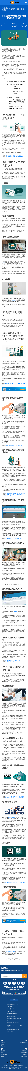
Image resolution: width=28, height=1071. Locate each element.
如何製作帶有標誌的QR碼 (13, 1022)
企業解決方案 (4, 1054)
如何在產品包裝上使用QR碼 (12, 661)
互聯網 (14, 86)
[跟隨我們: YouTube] (9, 983)
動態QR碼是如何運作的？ (13, 1004)
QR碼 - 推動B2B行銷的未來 (16, 109)
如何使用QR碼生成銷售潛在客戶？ (15, 156)
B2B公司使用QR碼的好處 (15, 106)
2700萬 (15, 611)
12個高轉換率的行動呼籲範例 (14, 445)
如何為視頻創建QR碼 (12, 1016)
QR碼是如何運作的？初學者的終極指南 (13, 384)
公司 (2, 1049)
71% (17, 208)
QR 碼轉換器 (10, 1031)
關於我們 (3, 1051)
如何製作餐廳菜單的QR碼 (13, 1029)
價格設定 (3, 1056)
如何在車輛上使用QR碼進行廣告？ (14, 538)
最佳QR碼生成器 (10, 952)
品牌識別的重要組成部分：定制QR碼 (15, 882)
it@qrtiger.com (23, 1042)
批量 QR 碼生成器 (11, 1011)
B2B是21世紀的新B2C (14, 97)
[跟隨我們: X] (23, 983)
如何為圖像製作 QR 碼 (12, 1013)
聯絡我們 (3, 1044)
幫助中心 (3, 1046)
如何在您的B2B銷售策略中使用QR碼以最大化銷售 (13, 10)
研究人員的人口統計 (18, 91)
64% (13, 300)
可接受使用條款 (23, 1052)
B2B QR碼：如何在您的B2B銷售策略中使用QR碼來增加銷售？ (17, 102)
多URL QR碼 (9, 1006)
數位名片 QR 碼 (10, 1009)
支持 (26, 1040)
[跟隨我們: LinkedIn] (5, 983)
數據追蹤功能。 (12, 817)
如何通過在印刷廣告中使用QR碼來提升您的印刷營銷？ (13, 494)
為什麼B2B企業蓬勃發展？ (16, 84)
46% (3, 262)
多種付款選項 (16, 89)
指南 (2, 1040)
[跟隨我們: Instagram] (14, 983)
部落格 (7, 7)
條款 (26, 1049)
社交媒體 (15, 94)
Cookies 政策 (24, 1056)
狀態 (2, 1052)
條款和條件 (24, 1051)
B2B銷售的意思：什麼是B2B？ (17, 82)
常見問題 (3, 1042)
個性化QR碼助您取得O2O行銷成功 (14, 797)
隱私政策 (25, 1054)
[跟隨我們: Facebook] (18, 983)
